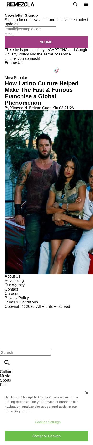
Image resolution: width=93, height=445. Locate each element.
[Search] (7, 363)
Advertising (14, 281)
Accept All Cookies (46, 436)
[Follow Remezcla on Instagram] (34, 67)
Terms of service (57, 54)
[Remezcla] (20, 4)
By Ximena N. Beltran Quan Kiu (31, 108)
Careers (11, 293)
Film (3, 385)
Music (5, 376)
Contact (11, 289)
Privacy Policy (17, 54)
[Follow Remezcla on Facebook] (10, 67)
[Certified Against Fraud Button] (22, 311)
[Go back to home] (46, 326)
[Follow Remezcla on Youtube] (46, 67)
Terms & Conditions (21, 302)
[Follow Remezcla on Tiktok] (57, 67)
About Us (13, 276)
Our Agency (15, 285)
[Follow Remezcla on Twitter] (22, 67)
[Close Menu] (5, 344)
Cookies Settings (48, 422)
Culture (6, 372)
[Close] (86, 393)
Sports (5, 380)
